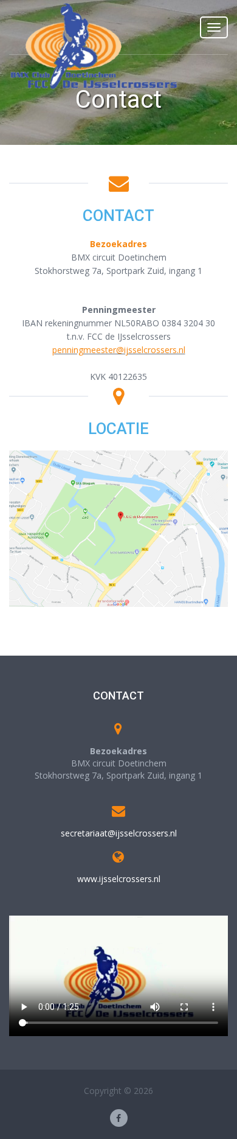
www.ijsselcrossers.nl (118, 879)
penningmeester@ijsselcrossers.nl (118, 350)
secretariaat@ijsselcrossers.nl (119, 833)
